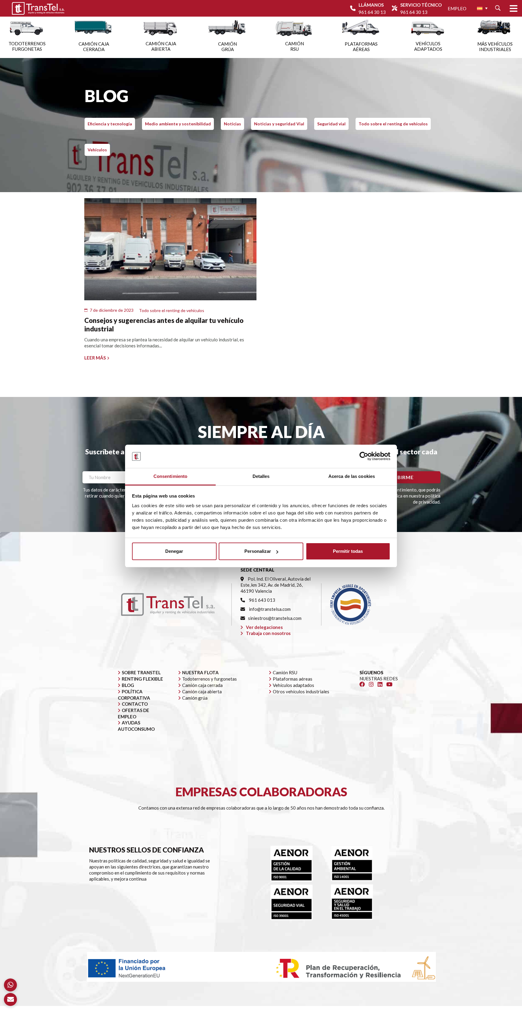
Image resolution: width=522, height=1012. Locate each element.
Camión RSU (285, 672)
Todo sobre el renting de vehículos (393, 123)
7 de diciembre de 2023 (112, 310)
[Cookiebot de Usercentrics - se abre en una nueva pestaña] (363, 456)
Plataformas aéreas (292, 679)
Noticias (232, 123)
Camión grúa (195, 698)
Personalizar (257, 551)
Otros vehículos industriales (301, 691)
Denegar (174, 551)
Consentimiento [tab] (170, 476)
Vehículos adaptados (293, 685)
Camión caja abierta (202, 691)
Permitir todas (348, 551)
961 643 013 (261, 600)
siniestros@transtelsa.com (274, 618)
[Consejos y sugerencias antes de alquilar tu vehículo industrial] (170, 249)
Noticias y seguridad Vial (279, 123)
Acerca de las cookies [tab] (351, 476)
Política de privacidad (312, 1009)
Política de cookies (356, 1009)
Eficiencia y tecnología (110, 123)
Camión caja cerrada (202, 685)
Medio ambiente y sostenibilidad (178, 123)
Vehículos (97, 149)
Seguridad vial (331, 123)
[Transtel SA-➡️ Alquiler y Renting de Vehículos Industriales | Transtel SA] (38, 8)
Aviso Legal (275, 1009)
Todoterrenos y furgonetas (209, 679)
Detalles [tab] (261, 476)
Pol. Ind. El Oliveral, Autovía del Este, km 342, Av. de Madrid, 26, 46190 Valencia (275, 585)
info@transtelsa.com (269, 609)
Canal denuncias (394, 1009)
